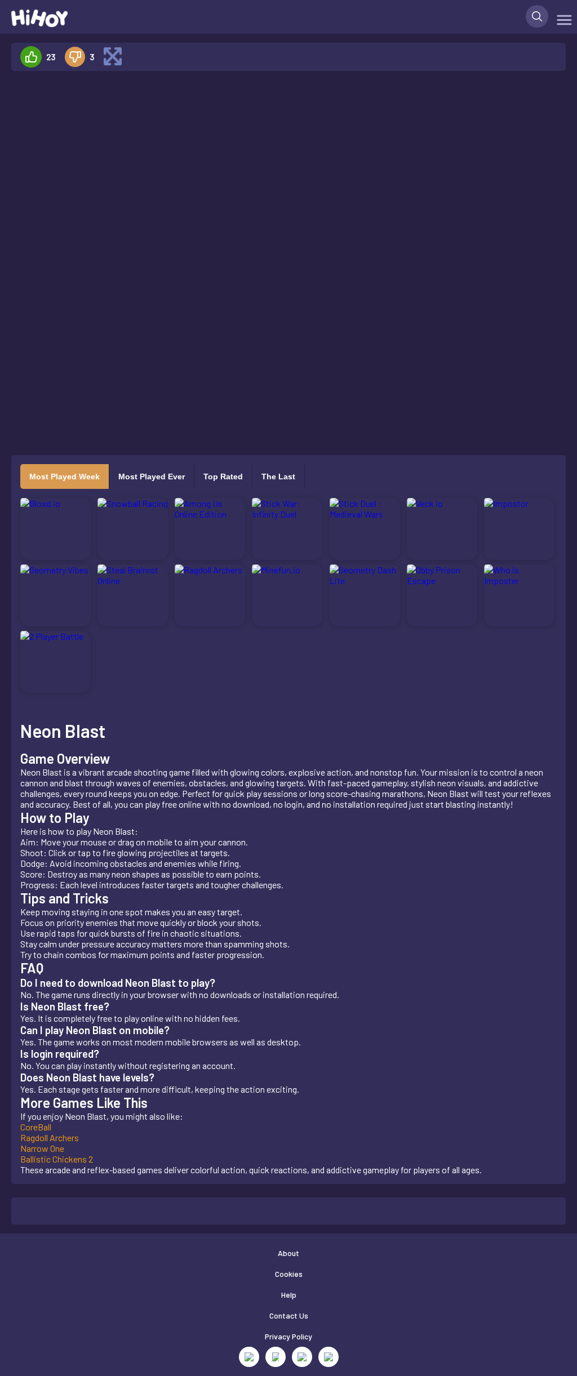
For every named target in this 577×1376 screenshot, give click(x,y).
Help (288, 1294)
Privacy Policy (288, 1336)
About (288, 1253)
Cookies (289, 1274)
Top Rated (223, 476)
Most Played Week (64, 476)
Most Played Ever (151, 476)
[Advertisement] (106, 249)
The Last (278, 476)
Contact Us (288, 1315)
